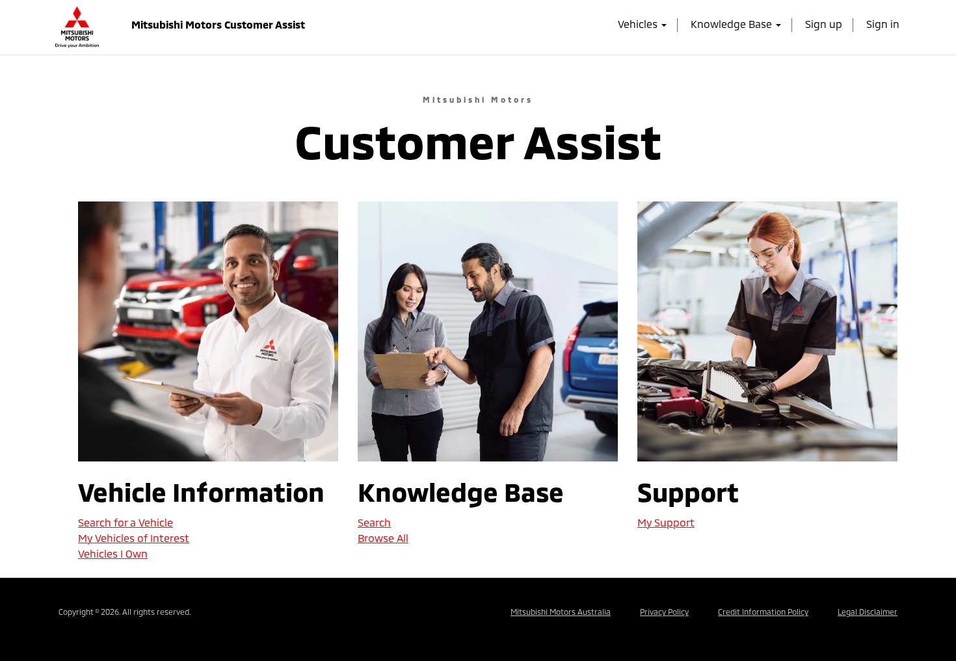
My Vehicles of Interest (133, 538)
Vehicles (639, 24)
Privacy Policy (664, 611)
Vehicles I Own (113, 553)
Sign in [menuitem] (882, 24)
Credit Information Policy (763, 611)
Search (374, 522)
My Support (666, 522)
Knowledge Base (733, 24)
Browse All (383, 538)
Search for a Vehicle (125, 522)
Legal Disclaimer (867, 611)
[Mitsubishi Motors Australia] (77, 24)
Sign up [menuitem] (823, 24)
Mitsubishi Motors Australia (561, 611)
